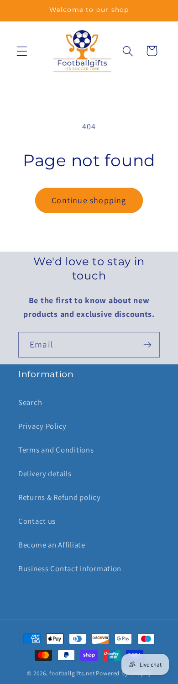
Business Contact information (69, 568)
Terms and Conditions (56, 450)
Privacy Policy (42, 426)
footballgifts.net (71, 673)
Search (30, 402)
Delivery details (45, 473)
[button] (22, 51)
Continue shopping (89, 200)
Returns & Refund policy (59, 497)
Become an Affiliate (51, 545)
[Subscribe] (147, 345)
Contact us (37, 521)
